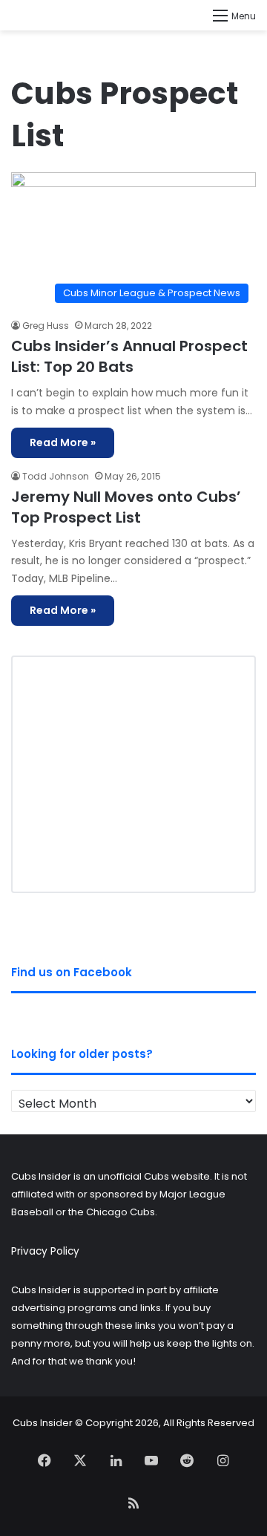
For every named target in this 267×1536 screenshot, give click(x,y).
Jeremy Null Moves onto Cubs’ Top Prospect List (126, 507)
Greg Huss (45, 325)
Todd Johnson (55, 476)
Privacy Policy (45, 1251)
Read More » (63, 442)
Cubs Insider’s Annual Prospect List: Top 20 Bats (129, 356)
